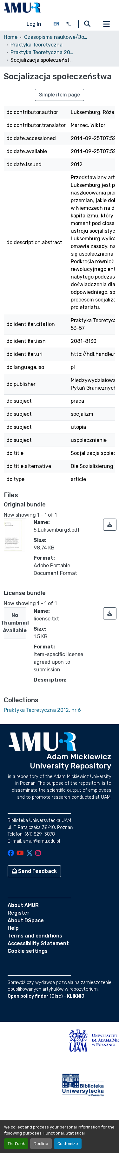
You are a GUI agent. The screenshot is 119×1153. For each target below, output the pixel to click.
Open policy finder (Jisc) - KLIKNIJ (46, 996)
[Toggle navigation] (106, 24)
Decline (41, 1143)
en (56, 24)
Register (19, 913)
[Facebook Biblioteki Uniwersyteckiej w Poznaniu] (11, 854)
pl (68, 24)
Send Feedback (37, 871)
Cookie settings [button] (28, 951)
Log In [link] (34, 24)
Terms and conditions (35, 936)
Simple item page (59, 95)
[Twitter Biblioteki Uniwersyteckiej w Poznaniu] (29, 854)
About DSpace (26, 920)
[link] (109, 525)
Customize (67, 1143)
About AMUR (23, 905)
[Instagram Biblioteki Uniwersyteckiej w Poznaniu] (38, 854)
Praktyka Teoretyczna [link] (36, 45)
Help (13, 928)
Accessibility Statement (38, 943)
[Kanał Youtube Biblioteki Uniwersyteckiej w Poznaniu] (20, 854)
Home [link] (10, 37)
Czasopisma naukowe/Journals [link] (56, 37)
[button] (22, 8)
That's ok (16, 1143)
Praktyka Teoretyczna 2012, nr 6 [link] (42, 52)
